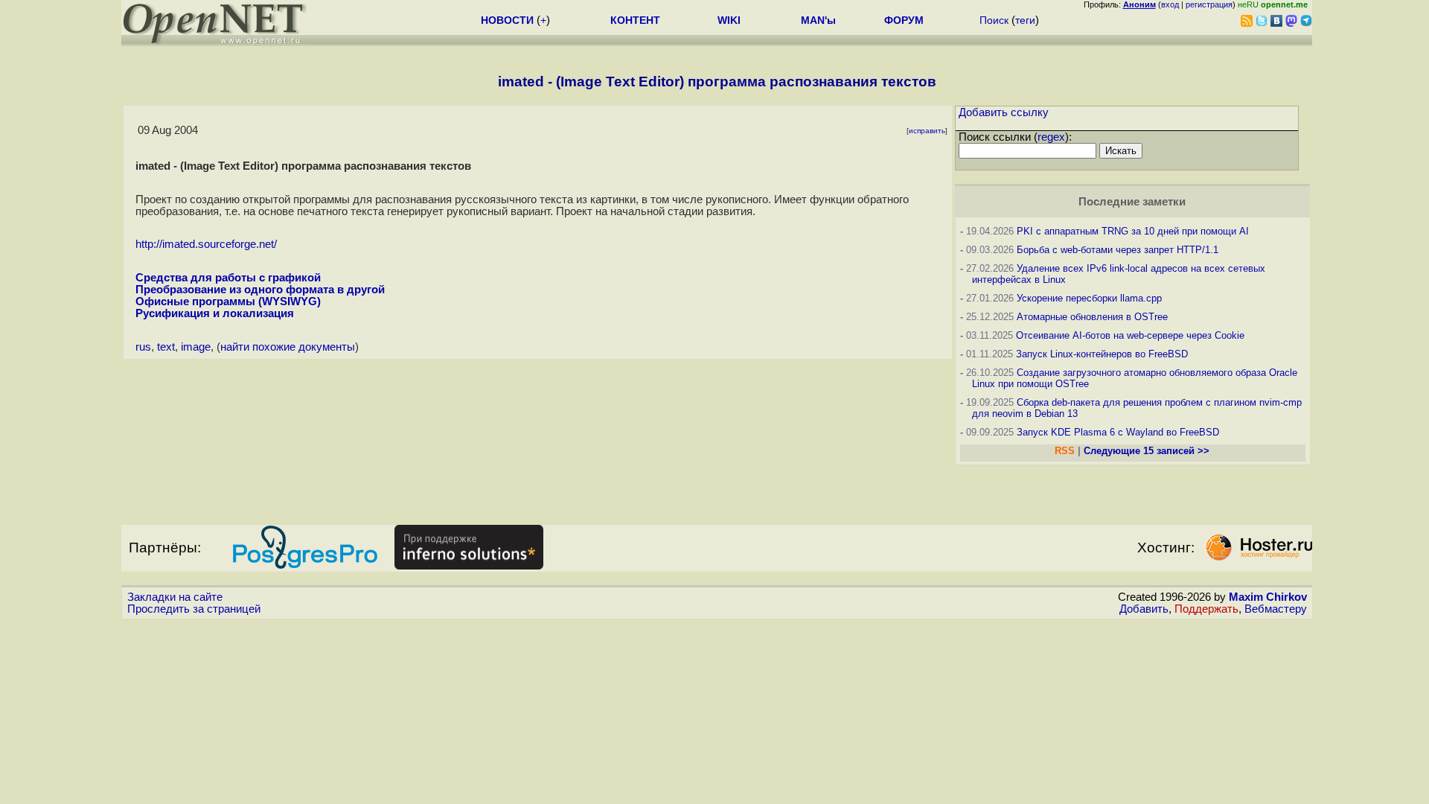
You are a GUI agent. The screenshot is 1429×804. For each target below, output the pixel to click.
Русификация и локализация (214, 313)
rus (143, 347)
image (196, 347)
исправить (927, 131)
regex (1051, 137)
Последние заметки (1132, 202)
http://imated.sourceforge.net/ (206, 244)
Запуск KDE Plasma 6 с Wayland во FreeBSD (1118, 432)
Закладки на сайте (175, 597)
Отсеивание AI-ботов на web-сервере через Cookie (1130, 335)
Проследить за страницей (193, 609)
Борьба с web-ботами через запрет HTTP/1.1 (1117, 249)
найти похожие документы (287, 347)
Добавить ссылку (1004, 112)
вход (1170, 4)
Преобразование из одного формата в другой (260, 290)
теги (1025, 20)
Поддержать (1206, 609)
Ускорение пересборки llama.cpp (1089, 298)
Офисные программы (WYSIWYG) (228, 301)
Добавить (1144, 609)
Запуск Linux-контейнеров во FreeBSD (1102, 354)
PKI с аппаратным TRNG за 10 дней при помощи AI (1133, 231)
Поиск (993, 20)
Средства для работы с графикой (228, 278)
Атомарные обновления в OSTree (1092, 316)
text (166, 347)
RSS (1065, 450)
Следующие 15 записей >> (1146, 450)
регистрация (1209, 4)
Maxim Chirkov (1268, 597)
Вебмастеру (1275, 609)
